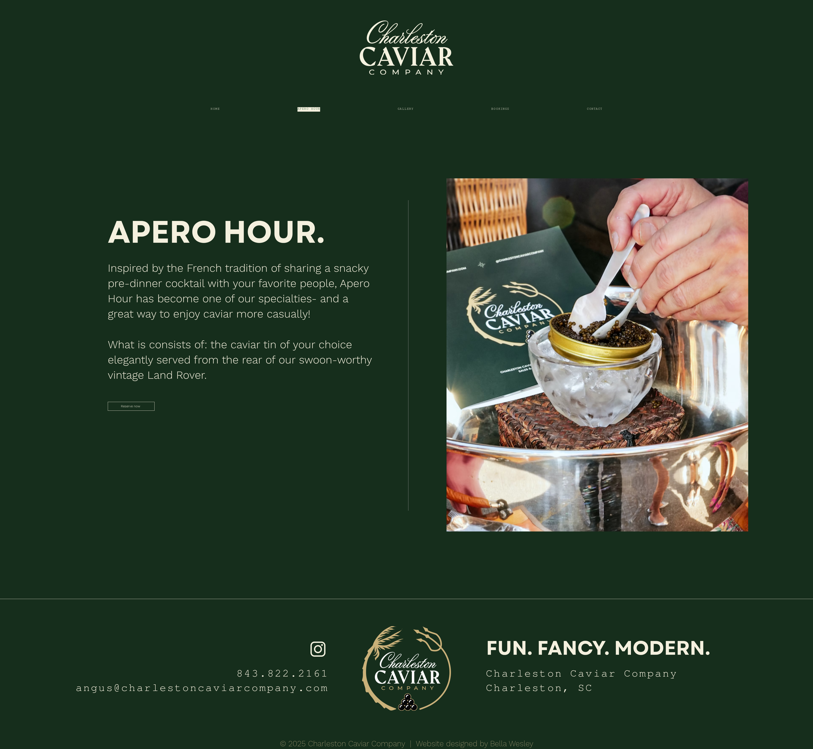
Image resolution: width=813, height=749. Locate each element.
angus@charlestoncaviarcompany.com (202, 689)
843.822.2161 (282, 675)
